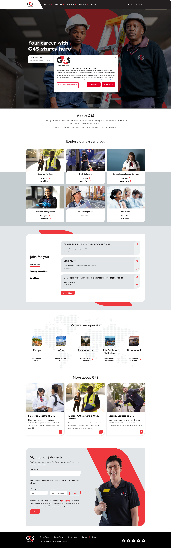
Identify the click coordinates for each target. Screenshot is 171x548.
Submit (35, 512)
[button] (137, 252)
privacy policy (65, 500)
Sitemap (84, 537)
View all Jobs (67, 293)
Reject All (94, 84)
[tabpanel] (100, 268)
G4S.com (95, 537)
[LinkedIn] (138, 540)
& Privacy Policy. (106, 79)
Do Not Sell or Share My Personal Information (67, 85)
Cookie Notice (72, 537)
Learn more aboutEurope (36, 359)
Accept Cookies (108, 84)
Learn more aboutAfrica (60, 359)
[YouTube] (143, 540)
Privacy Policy (45, 537)
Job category (34, 489)
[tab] (39, 265)
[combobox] (39, 493)
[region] (86, 73)
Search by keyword (36, 57)
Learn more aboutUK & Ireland (133, 359)
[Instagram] (128, 540)
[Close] (115, 57)
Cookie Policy (59, 537)
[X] (133, 540)
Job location (54, 489)
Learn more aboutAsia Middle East (109, 359)
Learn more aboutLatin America (85, 359)
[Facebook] (123, 540)
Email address (35, 469)
